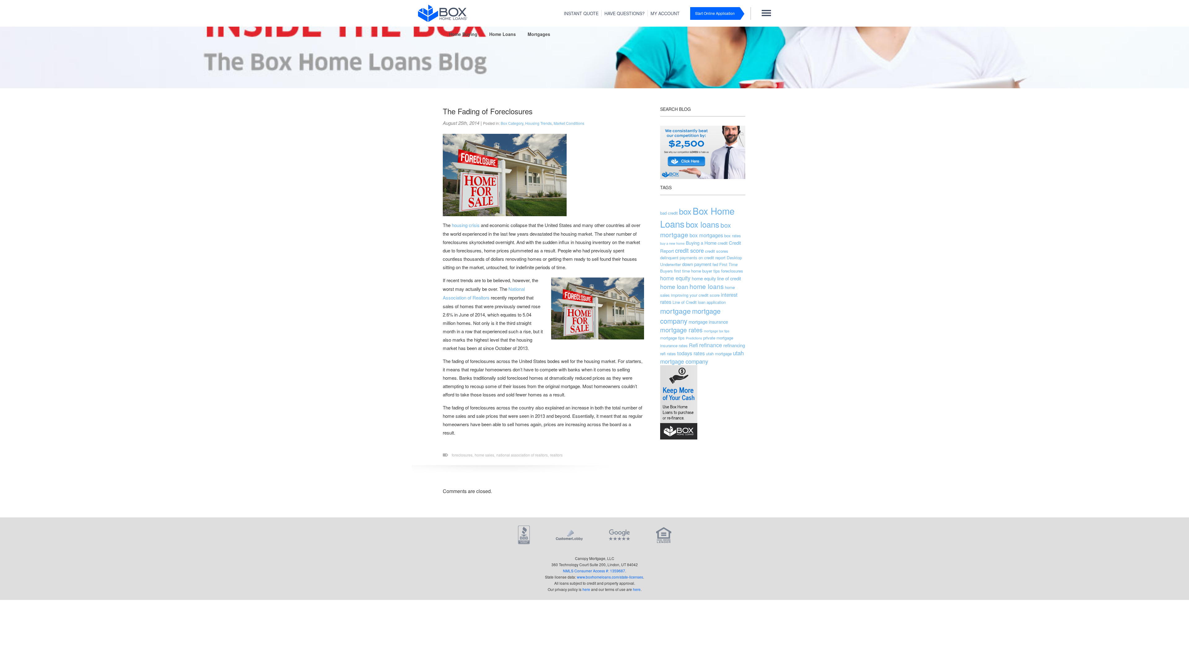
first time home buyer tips (697, 271)
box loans (702, 224)
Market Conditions (569, 123)
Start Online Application (715, 13)
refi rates (668, 353)
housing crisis (466, 225)
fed (715, 264)
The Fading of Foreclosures (488, 111)
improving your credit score (695, 295)
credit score (689, 250)
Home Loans (502, 34)
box (685, 211)
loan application (712, 302)
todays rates (691, 353)
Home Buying (463, 34)
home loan (674, 286)
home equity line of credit (716, 278)
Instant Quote (581, 13)
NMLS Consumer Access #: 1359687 (594, 570)
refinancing (734, 345)
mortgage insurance (708, 321)
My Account (665, 13)
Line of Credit (685, 302)
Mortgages (539, 34)
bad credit (669, 213)
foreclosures (732, 271)
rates (683, 345)
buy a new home (672, 243)
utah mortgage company (702, 357)
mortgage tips (672, 338)
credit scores (716, 251)
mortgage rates (681, 329)
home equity (675, 278)
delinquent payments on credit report (692, 257)
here (586, 589)
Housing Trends (538, 123)
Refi (693, 345)
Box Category (512, 123)
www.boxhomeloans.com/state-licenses (610, 576)
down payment (696, 264)
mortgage (675, 310)
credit (723, 243)
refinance (710, 345)
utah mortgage (719, 353)
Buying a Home (701, 242)
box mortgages (706, 235)
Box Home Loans (697, 217)
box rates (732, 235)
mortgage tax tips (716, 331)
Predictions (694, 338)
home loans (707, 286)
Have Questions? (624, 13)
